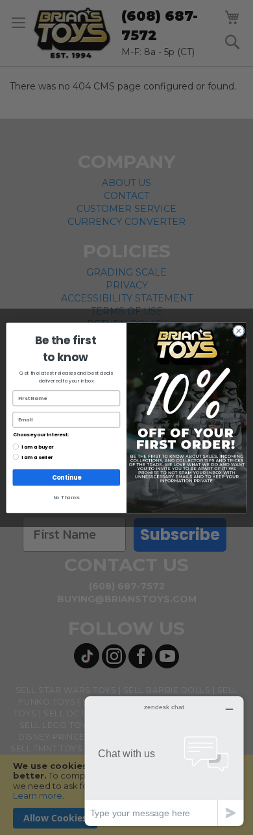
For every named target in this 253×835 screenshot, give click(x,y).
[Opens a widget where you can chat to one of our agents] (164, 760)
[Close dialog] (239, 330)
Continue (66, 477)
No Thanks (66, 497)
